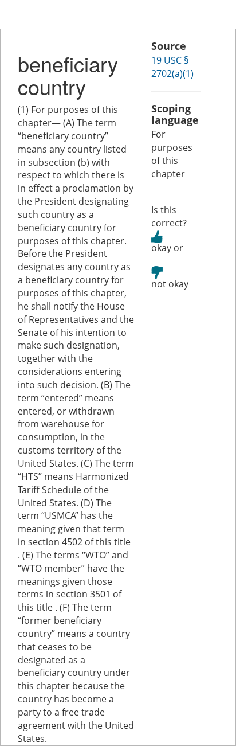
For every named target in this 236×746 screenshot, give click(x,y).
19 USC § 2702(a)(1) (172, 67)
